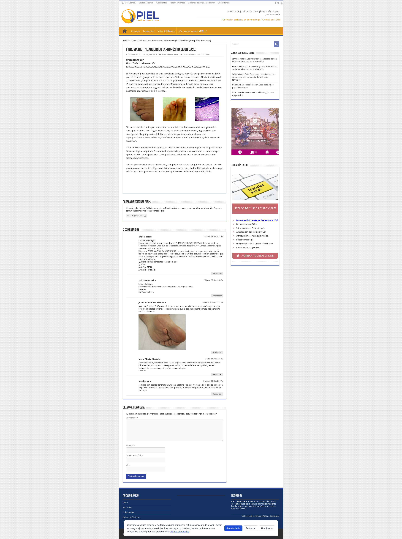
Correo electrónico (135, 455)
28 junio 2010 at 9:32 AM (213, 237)
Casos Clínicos (138, 41)
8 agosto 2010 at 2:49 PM (213, 381)
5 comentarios (189, 55)
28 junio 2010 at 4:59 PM (213, 280)
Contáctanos (223, 3)
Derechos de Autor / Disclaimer (201, 3)
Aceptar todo (233, 528)
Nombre (130, 445)
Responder (217, 274)
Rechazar (251, 528)
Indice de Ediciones (166, 31)
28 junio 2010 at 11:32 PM (213, 302)
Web (128, 465)
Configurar (267, 528)
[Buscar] (276, 44)
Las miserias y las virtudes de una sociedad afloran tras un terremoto (253, 77)
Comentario (132, 418)
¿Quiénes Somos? (128, 3)
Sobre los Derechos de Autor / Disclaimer (260, 516)
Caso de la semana (155, 41)
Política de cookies (179, 531)
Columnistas (148, 31)
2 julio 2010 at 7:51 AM (214, 359)
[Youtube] (281, 3)
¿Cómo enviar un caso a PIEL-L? (192, 31)
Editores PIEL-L (134, 55)
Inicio (125, 30)
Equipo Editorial (146, 3)
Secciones (135, 31)
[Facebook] (275, 3)
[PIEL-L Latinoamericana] (140, 16)
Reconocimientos (177, 3)
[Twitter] (278, 3)
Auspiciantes (161, 3)
